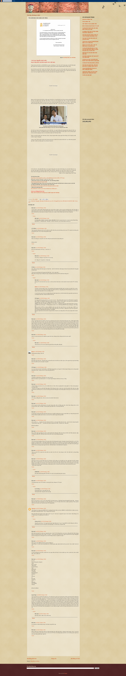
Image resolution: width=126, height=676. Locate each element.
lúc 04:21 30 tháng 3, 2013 (41, 531)
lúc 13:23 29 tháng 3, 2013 (41, 228)
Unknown (33, 508)
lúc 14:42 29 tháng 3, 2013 (41, 384)
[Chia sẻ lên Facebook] (46, 199)
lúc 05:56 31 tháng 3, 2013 (42, 594)
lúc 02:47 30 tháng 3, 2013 (41, 508)
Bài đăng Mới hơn (31, 658)
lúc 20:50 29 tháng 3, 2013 (45, 488)
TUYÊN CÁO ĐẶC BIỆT (87, 75)
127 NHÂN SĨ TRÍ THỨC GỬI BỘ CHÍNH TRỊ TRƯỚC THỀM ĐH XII (90, 32)
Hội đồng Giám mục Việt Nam (69, 57)
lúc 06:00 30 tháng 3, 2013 (41, 541)
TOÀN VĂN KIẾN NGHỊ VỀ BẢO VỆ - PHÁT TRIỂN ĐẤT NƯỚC (89, 69)
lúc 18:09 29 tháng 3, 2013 (41, 480)
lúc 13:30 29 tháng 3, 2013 (41, 236)
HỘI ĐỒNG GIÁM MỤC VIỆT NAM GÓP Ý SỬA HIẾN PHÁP (90, 57)
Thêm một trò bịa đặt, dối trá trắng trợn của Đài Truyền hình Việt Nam (45, 192)
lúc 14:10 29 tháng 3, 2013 (44, 280)
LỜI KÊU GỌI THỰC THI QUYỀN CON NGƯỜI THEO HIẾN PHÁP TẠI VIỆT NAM (90, 60)
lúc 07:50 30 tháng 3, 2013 (46, 521)
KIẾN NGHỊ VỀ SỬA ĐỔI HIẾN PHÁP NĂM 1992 (89, 53)
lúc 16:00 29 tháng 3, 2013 (41, 450)
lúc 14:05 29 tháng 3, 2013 (41, 358)
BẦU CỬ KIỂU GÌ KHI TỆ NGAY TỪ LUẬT (90, 25)
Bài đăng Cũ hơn (75, 658)
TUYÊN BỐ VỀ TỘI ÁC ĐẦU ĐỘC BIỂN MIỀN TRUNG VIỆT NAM (90, 29)
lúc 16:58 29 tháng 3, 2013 (44, 255)
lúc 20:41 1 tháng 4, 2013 (40, 622)
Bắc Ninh (33, 201)
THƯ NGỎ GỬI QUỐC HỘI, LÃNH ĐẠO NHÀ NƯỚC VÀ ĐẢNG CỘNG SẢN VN (90, 66)
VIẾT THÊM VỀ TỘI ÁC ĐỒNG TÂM (89, 23)
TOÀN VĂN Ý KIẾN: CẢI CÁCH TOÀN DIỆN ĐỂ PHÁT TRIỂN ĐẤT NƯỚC (89, 72)
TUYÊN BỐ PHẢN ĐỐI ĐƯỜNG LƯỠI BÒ (90, 62)
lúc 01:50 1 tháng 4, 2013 (44, 613)
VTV (29, 202)
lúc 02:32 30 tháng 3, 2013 (44, 218)
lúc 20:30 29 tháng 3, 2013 (45, 298)
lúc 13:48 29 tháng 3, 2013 (41, 334)
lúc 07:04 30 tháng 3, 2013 (41, 550)
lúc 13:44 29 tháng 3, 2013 (41, 247)
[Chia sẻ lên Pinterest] (47, 199)
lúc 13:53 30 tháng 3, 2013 (41, 559)
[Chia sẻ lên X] (45, 199)
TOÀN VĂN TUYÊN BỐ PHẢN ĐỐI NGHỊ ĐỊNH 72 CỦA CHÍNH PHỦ (90, 42)
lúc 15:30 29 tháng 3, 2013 (41, 420)
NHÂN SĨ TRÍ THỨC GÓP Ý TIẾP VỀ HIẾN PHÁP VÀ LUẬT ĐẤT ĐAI (89, 45)
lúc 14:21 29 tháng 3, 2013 (41, 375)
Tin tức (76, 201)
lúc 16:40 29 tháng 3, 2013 (41, 458)
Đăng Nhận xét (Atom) (35, 661)
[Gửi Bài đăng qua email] (40, 199)
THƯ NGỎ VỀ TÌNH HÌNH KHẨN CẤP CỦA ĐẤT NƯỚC (89, 39)
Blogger (65, 673)
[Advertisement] (92, 96)
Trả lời (33, 213)
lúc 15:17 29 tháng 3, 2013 (41, 403)
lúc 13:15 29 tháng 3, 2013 (41, 207)
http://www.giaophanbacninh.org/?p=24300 (39, 181)
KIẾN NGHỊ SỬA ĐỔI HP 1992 (68, 201)
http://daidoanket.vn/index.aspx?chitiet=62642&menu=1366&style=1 (44, 188)
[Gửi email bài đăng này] (42, 199)
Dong (33, 351)
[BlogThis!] (43, 199)
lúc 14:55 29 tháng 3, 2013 (41, 396)
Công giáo (37, 201)
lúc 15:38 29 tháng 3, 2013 (41, 439)
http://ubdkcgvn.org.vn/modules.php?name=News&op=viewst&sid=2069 (44, 185)
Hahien (36, 286)
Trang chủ (53, 658)
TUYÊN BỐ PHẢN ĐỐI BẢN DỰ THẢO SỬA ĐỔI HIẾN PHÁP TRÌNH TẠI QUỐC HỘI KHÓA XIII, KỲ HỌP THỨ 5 (90, 49)
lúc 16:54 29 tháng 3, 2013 (43, 286)
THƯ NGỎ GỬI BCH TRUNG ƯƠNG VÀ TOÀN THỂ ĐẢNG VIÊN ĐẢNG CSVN (90, 35)
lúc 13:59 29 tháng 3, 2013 (44, 342)
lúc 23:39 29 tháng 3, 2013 (41, 498)
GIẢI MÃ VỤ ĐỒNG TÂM (87, 19)
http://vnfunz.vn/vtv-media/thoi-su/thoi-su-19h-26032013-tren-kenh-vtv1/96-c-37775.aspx (48, 177)
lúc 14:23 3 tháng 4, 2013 (40, 629)
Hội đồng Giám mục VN (48, 201)
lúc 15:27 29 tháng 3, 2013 (41, 411)
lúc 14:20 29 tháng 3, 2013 (41, 367)
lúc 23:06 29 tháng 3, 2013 (44, 471)
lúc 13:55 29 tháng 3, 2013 (39, 351)
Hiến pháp (42, 201)
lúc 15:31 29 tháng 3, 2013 (41, 431)
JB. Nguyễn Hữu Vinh (58, 201)
